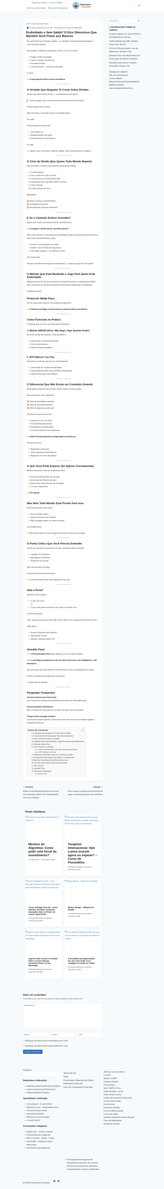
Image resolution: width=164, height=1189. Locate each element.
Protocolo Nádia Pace (41, 744)
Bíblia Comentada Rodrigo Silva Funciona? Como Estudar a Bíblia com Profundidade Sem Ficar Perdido (41, 792)
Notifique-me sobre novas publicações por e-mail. (46, 1046)
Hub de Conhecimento (36, 8)
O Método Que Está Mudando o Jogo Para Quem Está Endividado (58, 741)
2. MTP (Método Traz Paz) (47, 752)
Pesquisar (27, 1070)
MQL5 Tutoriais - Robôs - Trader (40, 1138)
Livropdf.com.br (33, 1120)
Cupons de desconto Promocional (41, 1089)
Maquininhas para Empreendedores (124, 82)
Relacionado (42, 774)
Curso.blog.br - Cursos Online (39, 1104)
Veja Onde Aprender (35, 1114)
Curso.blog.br (109, 1085)
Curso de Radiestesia (113, 1120)
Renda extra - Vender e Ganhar (40, 1132)
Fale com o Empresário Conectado (78, 1087)
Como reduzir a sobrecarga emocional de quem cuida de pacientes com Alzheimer (85, 790)
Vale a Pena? (39, 766)
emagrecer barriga (111, 1124)
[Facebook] (54, 1181)
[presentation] (43, 827)
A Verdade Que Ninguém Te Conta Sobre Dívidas (52, 733)
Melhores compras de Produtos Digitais (43, 1086)
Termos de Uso (69, 1073)
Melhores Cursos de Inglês (38, 1117)
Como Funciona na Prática (43, 747)
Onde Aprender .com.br (113, 1091)
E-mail (54, 1035)
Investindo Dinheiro (112, 1107)
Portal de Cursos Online (37, 1110)
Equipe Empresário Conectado (42, 28)
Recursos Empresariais (58, 8)
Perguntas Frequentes (42, 771)
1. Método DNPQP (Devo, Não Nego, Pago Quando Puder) (57, 749)
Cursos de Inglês (111, 1114)
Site (80, 1035)
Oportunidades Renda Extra (121, 88)
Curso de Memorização (113, 1111)
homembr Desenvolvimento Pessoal (119, 1117)
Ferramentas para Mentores (38, 1148)
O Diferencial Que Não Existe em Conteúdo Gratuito (53, 755)
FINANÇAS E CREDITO (118, 72)
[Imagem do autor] (27, 28)
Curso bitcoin (109, 1104)
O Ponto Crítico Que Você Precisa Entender (51, 763)
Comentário (29, 1005)
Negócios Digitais (39, 3)
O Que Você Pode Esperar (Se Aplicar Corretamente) (53, 757)
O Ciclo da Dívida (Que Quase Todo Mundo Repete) (53, 736)
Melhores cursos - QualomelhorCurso (42, 1107)
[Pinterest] (58, 1181)
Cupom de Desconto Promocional (118, 1098)
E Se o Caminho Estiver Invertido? (46, 739)
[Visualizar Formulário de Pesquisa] (139, 5)
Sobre (65, 1077)
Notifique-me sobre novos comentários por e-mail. (46, 1041)
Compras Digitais (111, 1081)
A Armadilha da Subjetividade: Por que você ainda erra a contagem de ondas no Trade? (81, 961)
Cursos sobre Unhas (112, 1101)
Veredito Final (39, 768)
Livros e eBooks (56, 3)
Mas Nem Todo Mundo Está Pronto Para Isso (50, 760)
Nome (27, 1035)
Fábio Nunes (35, 860)
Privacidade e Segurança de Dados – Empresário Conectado (79, 1082)
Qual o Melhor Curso (112, 1088)
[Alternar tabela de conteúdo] (82, 730)
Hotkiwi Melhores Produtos (38, 1092)
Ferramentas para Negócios (38, 1135)
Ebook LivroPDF (110, 1078)
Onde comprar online (112, 1094)
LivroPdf (107, 1075)
